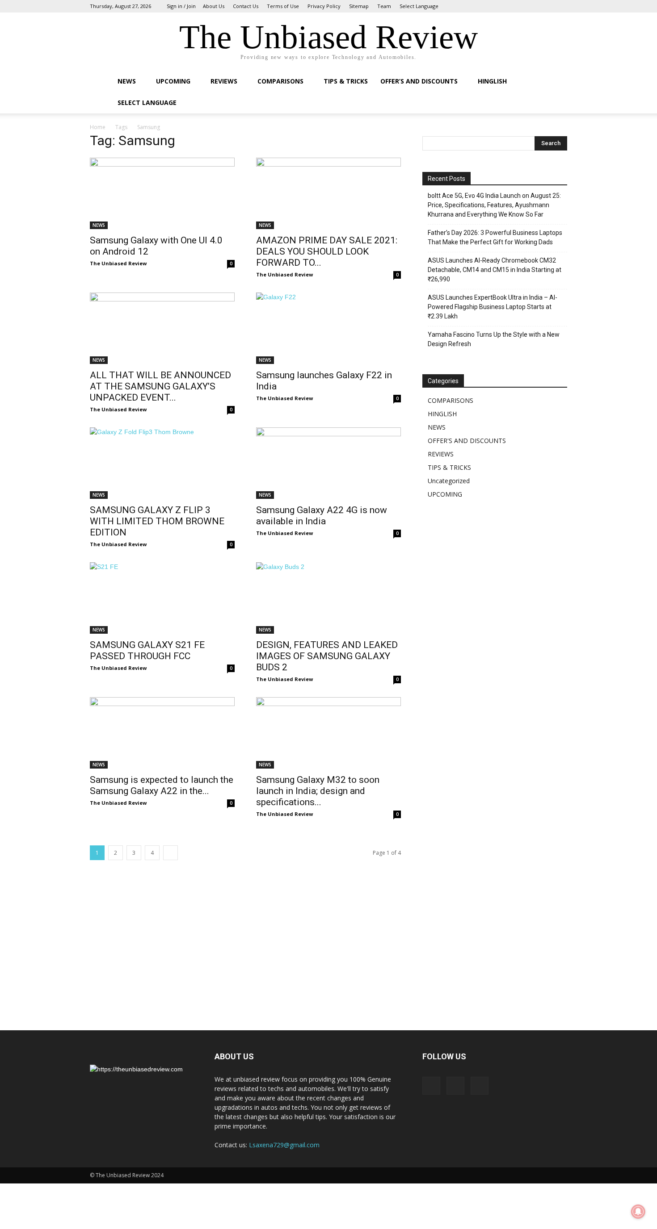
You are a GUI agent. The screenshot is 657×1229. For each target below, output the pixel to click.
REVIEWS (224, 81)
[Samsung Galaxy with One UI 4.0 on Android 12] (162, 193)
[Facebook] (531, 6)
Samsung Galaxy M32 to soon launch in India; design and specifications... (317, 790)
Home (97, 127)
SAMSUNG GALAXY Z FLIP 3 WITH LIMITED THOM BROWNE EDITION (157, 521)
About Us (213, 6)
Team (384, 6)
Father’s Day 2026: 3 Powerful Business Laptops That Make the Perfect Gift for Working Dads (495, 237)
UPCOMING (173, 81)
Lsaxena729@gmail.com (284, 1145)
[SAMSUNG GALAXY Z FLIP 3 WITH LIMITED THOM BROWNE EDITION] (162, 463)
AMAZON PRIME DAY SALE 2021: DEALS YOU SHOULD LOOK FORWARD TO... (326, 251)
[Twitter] (560, 6)
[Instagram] (545, 6)
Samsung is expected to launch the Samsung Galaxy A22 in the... (161, 785)
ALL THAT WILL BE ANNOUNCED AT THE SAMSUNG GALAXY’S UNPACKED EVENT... (160, 386)
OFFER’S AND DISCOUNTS (419, 81)
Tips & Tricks (346, 81)
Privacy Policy (324, 6)
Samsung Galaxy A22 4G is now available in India (321, 516)
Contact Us (245, 6)
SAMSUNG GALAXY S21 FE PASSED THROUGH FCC (147, 650)
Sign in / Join (181, 6)
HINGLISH (492, 81)
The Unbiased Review (118, 263)
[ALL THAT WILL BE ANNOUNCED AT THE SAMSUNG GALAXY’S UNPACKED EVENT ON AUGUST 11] (162, 328)
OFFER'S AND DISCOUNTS (467, 440)
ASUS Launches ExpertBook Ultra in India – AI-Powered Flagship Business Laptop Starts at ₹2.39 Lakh (492, 307)
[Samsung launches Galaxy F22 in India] (328, 328)
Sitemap (359, 6)
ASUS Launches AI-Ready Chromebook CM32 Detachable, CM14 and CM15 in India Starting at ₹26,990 (494, 270)
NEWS (127, 81)
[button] (556, 82)
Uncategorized (449, 481)
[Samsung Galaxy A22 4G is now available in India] (328, 463)
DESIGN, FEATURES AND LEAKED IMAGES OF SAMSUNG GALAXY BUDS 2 (327, 656)
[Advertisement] (489, 758)
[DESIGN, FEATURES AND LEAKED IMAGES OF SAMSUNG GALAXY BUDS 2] (328, 598)
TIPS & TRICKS (449, 467)
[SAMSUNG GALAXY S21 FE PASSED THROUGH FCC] (162, 598)
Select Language (419, 6)
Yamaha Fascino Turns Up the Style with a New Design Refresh (494, 339)
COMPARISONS (280, 81)
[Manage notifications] (638, 1211)
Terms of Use (283, 6)
